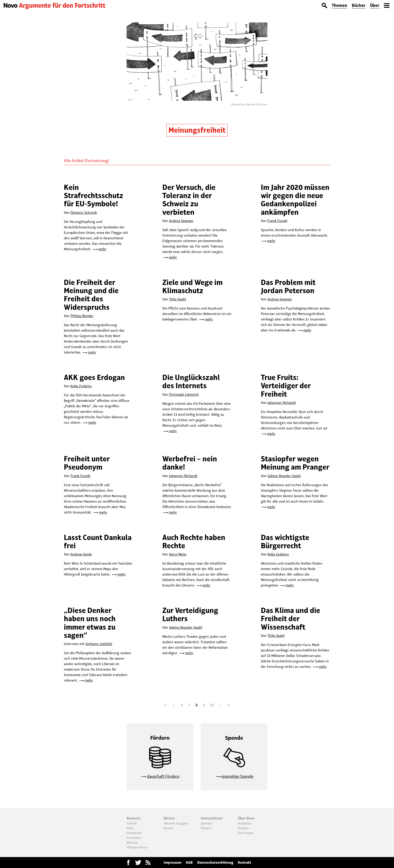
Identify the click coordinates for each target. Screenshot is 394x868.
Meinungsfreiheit (197, 130)
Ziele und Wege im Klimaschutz (192, 286)
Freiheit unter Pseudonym (87, 462)
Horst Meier (178, 554)
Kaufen (169, 828)
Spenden (207, 823)
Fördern (206, 828)
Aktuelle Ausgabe (176, 823)
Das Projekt (245, 833)
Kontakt (244, 862)
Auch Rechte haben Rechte (193, 541)
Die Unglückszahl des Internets (191, 381)
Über (374, 5)
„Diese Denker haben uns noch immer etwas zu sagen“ (90, 623)
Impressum (172, 862)
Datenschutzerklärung (215, 862)
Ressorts (133, 818)
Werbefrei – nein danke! (189, 462)
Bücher (358, 5)
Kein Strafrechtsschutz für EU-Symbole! (93, 195)
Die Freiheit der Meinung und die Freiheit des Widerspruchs (91, 295)
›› (228, 705)
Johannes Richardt (281, 402)
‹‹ (165, 705)
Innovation (134, 838)
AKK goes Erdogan (94, 377)
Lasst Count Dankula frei (98, 541)
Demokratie (134, 833)
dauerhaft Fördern (163, 776)
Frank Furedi (277, 221)
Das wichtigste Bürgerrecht (285, 541)
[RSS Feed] (148, 862)
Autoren (243, 828)
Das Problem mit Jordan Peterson (288, 286)
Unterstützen (211, 818)
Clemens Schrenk (83, 212)
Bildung (132, 842)
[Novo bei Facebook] (138, 862)
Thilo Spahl (177, 299)
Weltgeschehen (137, 847)
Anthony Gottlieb (99, 644)
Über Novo (246, 818)
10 (211, 705)
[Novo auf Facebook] (128, 862)
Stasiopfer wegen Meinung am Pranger (295, 462)
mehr (102, 249)
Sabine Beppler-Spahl (284, 476)
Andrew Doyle (81, 554)
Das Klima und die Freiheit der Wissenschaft (290, 618)
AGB (189, 862)
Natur (130, 828)
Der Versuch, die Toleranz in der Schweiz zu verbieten (188, 200)
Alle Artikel (74, 160)
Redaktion (244, 823)
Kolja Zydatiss (81, 386)
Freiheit (132, 823)
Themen (339, 5)
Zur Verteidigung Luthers (190, 614)
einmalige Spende (237, 776)
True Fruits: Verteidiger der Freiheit (286, 385)
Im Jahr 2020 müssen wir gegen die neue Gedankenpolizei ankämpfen (295, 200)
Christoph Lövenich (184, 394)
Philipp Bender (81, 316)
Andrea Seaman (181, 221)
